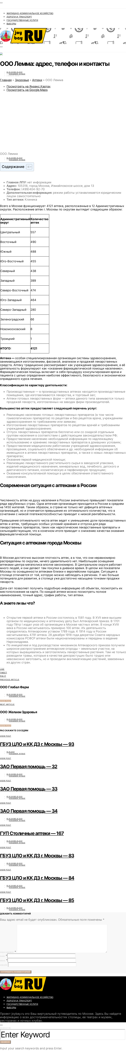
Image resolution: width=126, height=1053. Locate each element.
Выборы (11, 23)
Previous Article (9, 679)
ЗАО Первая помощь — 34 (29, 811)
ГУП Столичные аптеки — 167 (32, 833)
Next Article (7, 704)
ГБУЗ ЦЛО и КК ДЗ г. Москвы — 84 (37, 878)
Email (2, 961)
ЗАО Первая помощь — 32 (28, 766)
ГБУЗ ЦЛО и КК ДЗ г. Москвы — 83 (37, 855)
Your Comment (7, 952)
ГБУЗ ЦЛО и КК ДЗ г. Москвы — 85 (37, 900)
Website (3, 965)
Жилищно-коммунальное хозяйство (30, 13)
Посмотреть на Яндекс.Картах (29, 86)
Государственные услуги (22, 20)
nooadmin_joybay (17, 74)
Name (2, 956)
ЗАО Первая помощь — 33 (28, 789)
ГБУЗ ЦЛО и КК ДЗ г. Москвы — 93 (37, 744)
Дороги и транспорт (19, 16)
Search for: (5, 1028)
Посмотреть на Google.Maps (27, 90)
